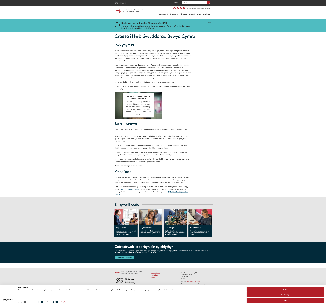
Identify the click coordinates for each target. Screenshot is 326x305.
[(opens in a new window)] (174, 8)
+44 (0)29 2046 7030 (193, 281)
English (176, 2)
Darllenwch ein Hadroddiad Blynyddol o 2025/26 (144, 23)
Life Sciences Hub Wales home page (130, 9)
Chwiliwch (208, 2)
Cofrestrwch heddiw (124, 257)
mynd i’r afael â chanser (130, 189)
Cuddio (209, 22)
